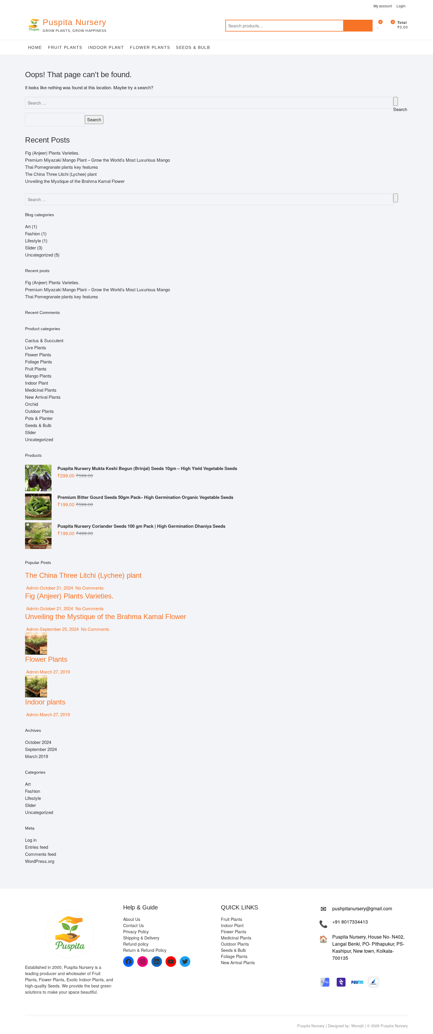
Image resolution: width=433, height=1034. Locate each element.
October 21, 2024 (56, 588)
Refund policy (135, 944)
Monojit (357, 1025)
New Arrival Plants (43, 397)
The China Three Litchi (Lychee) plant (61, 174)
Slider (30, 247)
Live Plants (35, 347)
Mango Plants (38, 376)
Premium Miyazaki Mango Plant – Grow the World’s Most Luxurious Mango (97, 160)
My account (382, 5)
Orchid (31, 404)
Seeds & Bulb (193, 47)
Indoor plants (45, 702)
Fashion (32, 233)
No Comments (89, 588)
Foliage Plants (38, 361)
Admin (32, 588)
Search (358, 26)
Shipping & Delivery (141, 938)
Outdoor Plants (39, 411)
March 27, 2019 (54, 672)
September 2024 (41, 749)
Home (35, 47)
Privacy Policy (136, 931)
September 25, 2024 (59, 629)
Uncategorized (39, 255)
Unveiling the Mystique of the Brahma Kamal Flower (75, 181)
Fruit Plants (65, 47)
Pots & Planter (39, 418)
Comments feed (40, 854)
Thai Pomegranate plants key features (61, 167)
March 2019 (36, 756)
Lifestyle (33, 240)
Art (28, 226)
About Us (131, 919)
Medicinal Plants (41, 390)
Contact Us (133, 925)
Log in (31, 840)
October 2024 (38, 742)
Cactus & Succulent (44, 340)
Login (401, 5)
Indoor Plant (106, 47)
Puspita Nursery (74, 22)
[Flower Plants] (36, 636)
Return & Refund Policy (144, 950)
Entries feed (36, 847)
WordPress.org (39, 861)
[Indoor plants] (36, 679)
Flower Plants (150, 47)
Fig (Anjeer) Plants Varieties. (52, 153)
